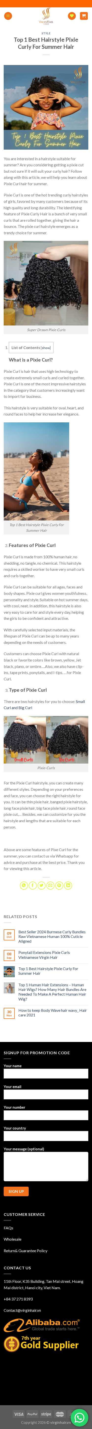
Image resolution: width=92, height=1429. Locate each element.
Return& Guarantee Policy (25, 1250)
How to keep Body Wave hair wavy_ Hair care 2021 (52, 1012)
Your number (14, 1107)
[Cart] (84, 16)
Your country (15, 1128)
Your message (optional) (24, 1149)
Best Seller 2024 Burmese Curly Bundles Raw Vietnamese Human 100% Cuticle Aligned (52, 936)
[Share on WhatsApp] (24, 886)
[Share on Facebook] (33, 886)
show (46, 348)
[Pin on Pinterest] (59, 886)
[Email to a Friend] (50, 886)
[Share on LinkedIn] (68, 886)
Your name (13, 1066)
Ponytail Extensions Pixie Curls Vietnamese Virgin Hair (44, 954)
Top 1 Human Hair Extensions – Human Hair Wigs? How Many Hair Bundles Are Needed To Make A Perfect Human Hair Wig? (52, 991)
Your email (12, 1087)
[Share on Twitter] (42, 886)
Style (46, 33)
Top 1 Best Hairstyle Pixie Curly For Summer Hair (48, 970)
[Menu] (8, 16)
